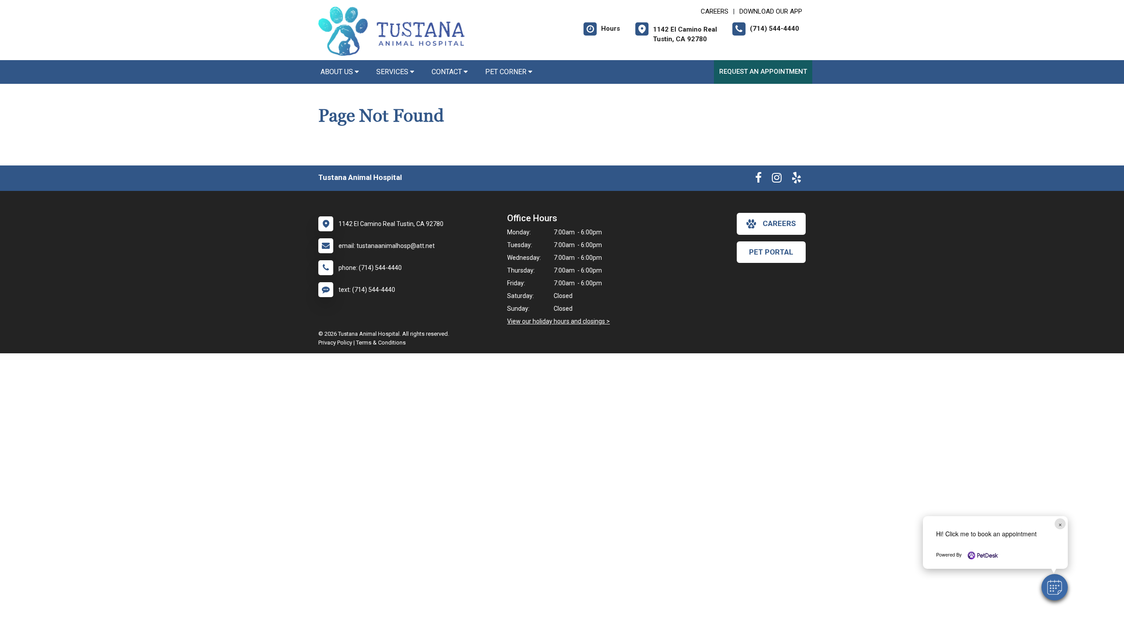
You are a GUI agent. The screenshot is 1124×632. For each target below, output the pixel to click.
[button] (1054, 587)
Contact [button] (448, 72)
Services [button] (393, 72)
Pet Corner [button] (506, 72)
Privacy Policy (335, 342)
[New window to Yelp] (796, 179)
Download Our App (770, 11)
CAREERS (714, 11)
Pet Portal (771, 252)
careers (779, 223)
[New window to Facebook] (758, 179)
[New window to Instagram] (776, 179)
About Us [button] (338, 72)
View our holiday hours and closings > (558, 321)
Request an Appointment (763, 71)
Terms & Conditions (381, 342)
